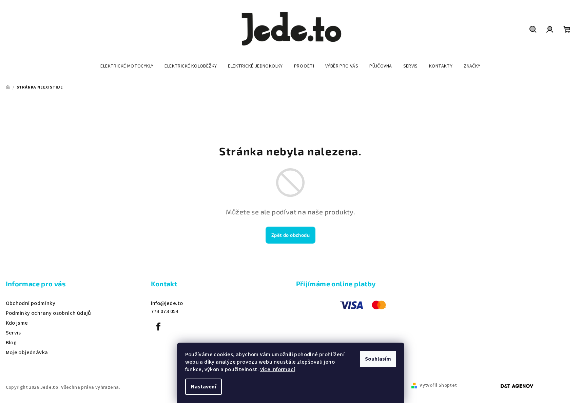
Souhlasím (378, 359)
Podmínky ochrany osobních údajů (48, 313)
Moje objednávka (27, 352)
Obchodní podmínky (31, 303)
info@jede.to (167, 303)
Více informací (277, 369)
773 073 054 (165, 311)
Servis (13, 333)
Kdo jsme (17, 323)
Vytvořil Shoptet (438, 385)
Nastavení (203, 386)
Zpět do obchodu (290, 235)
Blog (11, 342)
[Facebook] (159, 326)
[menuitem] (127, 66)
